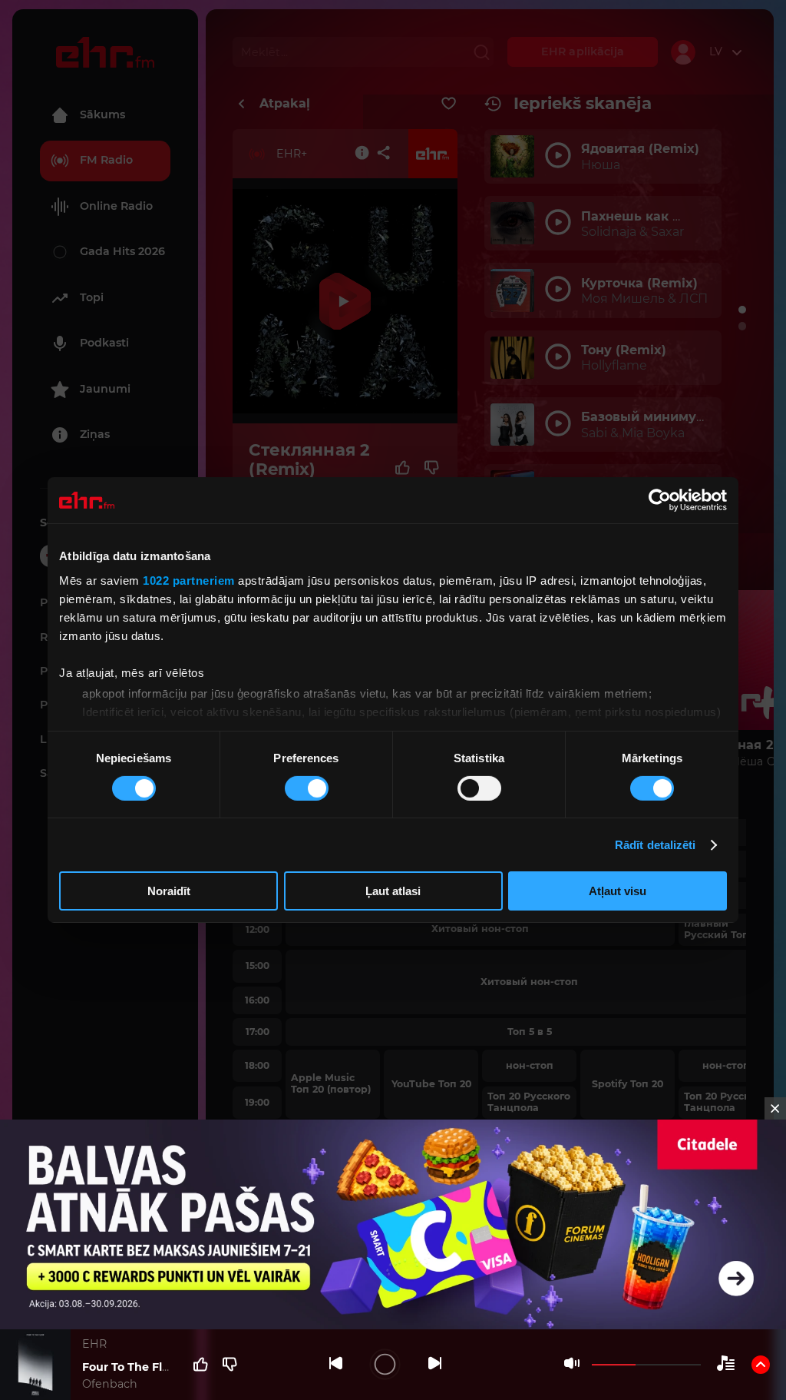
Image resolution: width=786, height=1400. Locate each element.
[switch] (307, 788)
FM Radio (106, 160)
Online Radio (116, 206)
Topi (92, 297)
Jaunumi (105, 389)
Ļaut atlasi (393, 890)
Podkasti (104, 343)
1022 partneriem (189, 579)
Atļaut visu (617, 890)
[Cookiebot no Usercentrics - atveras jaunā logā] (660, 500)
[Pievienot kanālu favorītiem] (449, 104)
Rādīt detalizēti (655, 844)
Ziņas (95, 434)
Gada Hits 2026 (122, 251)
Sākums (102, 114)
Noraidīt (168, 890)
